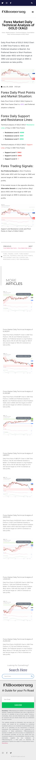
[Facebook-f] (7, 753)
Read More (5, 743)
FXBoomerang (14, 12)
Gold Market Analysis (11, 257)
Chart (16, 254)
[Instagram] (3, 753)
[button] (31, 2)
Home (3, 32)
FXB (17, 259)
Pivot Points (28, 255)
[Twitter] (11, 753)
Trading (10, 254)
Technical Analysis (21, 32)
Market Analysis (10, 32)
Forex (5, 254)
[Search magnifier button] (31, 676)
